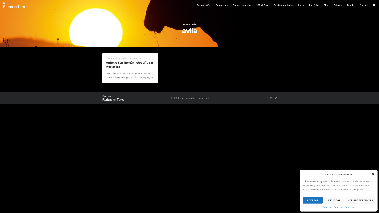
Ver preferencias (360, 200)
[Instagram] (271, 98)
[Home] (130, 98)
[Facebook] (267, 98)
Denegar (334, 200)
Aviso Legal (327, 207)
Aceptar (313, 200)
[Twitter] (276, 98)
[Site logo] (14, 5)
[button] (373, 174)
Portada (186, 24)
